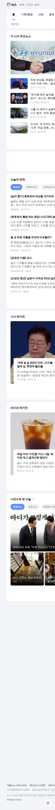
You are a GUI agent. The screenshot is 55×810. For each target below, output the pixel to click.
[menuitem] (13, 14)
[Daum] (9, 4)
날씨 (37, 4)
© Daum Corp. (14, 799)
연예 (21, 4)
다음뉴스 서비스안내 (17, 785)
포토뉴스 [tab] (17, 506)
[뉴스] (14, 4)
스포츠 (29, 4)
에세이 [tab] (16, 187)
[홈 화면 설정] (48, 803)
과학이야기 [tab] (31, 187)
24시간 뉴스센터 (37, 785)
